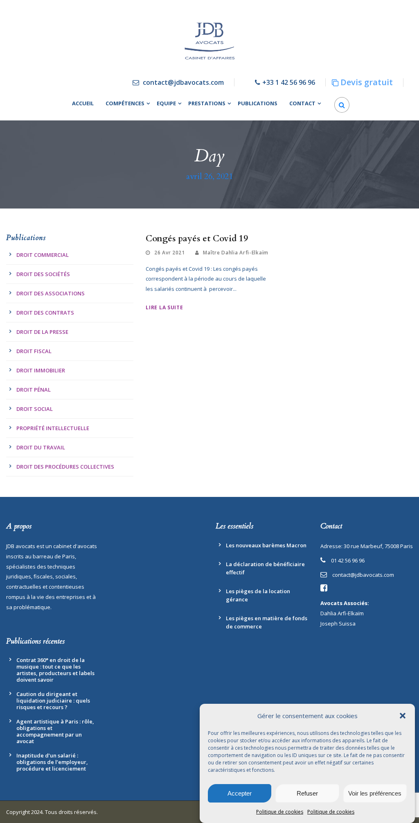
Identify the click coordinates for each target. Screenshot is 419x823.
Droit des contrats (45, 312)
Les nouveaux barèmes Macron (266, 545)
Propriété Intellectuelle (52, 428)
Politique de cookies (279, 811)
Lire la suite (164, 307)
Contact (302, 103)
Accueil (83, 103)
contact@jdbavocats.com (183, 82)
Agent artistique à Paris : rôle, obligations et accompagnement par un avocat (55, 731)
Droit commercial (42, 254)
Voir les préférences (374, 793)
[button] (403, 716)
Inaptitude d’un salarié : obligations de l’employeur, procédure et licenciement (52, 762)
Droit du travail (40, 447)
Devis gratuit (366, 82)
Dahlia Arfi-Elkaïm (342, 613)
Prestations (206, 103)
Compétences (125, 103)
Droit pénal (33, 389)
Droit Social (34, 409)
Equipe (166, 103)
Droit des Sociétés (43, 274)
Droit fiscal (34, 351)
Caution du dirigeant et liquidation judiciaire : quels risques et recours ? (53, 700)
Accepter (240, 793)
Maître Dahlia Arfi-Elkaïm (235, 252)
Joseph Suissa (338, 623)
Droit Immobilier (40, 370)
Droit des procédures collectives (65, 466)
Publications (257, 103)
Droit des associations (50, 293)
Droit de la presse (42, 332)
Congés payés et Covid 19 (197, 239)
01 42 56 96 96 (348, 560)
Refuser (307, 793)
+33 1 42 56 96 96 (288, 82)
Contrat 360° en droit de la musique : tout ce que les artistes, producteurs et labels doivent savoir (55, 669)
